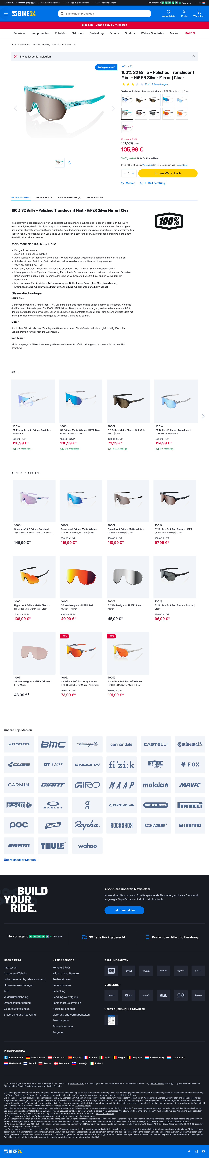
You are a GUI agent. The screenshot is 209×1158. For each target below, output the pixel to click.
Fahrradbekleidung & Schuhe (45, 44)
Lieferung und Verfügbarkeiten (71, 1014)
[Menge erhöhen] (133, 173)
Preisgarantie (61, 1020)
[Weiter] (113, 108)
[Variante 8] (155, 114)
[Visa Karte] (129, 971)
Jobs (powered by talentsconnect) (25, 979)
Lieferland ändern (128, 1095)
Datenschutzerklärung (17, 1002)
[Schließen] (194, 55)
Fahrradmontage (63, 1026)
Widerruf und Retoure (66, 973)
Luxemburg (182, 165)
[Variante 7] (141, 114)
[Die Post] (146, 995)
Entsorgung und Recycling (20, 1014)
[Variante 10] (182, 114)
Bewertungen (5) (70, 197)
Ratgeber (58, 1032)
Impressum (10, 967)
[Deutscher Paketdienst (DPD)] (129, 995)
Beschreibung (21, 197)
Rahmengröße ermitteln (67, 1002)
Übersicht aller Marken (20, 859)
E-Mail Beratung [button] (155, 183)
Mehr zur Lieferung (105, 1113)
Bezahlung (59, 991)
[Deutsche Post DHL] (111, 995)
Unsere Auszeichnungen (18, 985)
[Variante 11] (127, 127)
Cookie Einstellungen (17, 1008)
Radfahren (25, 44)
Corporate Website (15, 973)
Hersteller (95, 197)
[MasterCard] (111, 971)
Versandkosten (62, 985)
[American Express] (146, 971)
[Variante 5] (182, 100)
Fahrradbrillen (68, 44)
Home (14, 44)
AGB (6, 991)
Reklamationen (62, 979)
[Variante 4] (168, 100)
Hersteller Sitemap (64, 1008)
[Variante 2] (141, 100)
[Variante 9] (168, 114)
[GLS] (163, 995)
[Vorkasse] (198, 971)
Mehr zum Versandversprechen (174, 1121)
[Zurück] (15, 108)
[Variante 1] (127, 100)
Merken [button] (130, 183)
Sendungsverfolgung (65, 997)
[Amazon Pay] (181, 971)
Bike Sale (87, 24)
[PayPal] (163, 971)
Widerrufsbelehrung (16, 997)
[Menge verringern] (124, 173)
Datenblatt (44, 197)
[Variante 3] (155, 100)
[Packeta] (198, 995)
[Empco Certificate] (111, 1020)
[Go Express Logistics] (181, 995)
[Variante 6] (127, 114)
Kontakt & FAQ (61, 967)
